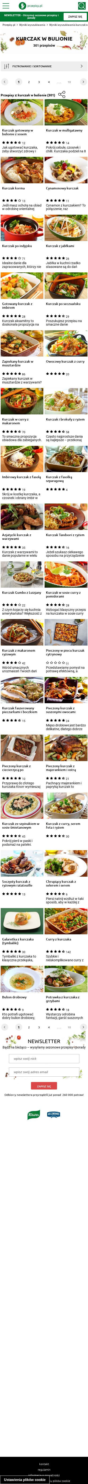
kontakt (44, 1464)
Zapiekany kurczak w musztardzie (17, 363)
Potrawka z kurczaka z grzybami (63, 999)
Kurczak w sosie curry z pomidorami (63, 594)
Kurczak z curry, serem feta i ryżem (63, 825)
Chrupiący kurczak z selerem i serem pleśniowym (61, 883)
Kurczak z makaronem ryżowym (18, 652)
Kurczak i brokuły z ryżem (65, 419)
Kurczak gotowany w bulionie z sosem (17, 132)
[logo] (30, 6)
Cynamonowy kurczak (62, 188)
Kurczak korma (13, 188)
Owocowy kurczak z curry (65, 362)
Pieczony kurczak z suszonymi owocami (61, 710)
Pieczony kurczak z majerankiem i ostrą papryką (61, 768)
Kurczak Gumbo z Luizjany (21, 593)
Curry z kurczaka (58, 939)
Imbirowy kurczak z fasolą (21, 477)
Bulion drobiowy (14, 997)
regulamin (44, 1469)
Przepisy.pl (9, 24)
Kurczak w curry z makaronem (15, 421)
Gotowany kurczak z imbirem (17, 305)
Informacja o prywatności (44, 1475)
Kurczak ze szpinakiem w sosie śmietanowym (20, 825)
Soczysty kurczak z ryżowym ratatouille (17, 883)
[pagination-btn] (83, 81)
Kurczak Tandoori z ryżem (65, 535)
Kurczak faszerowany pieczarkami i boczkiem (19, 710)
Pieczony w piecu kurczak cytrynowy (65, 652)
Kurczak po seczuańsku (63, 304)
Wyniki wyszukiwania (32, 24)
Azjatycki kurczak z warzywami (16, 537)
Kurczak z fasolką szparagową (59, 479)
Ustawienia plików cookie (25, 1480)
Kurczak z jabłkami (60, 246)
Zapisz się (44, 1086)
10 (69, 82)
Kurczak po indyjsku (17, 246)
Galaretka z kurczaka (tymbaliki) (18, 941)
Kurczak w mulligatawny (64, 130)
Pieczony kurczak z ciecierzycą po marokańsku (16, 768)
